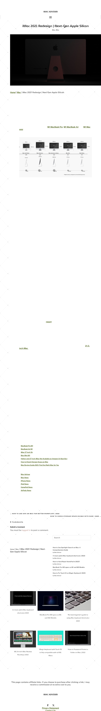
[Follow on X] (53, 705)
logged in (26, 530)
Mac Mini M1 (25, 455)
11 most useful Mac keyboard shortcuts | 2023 (69, 556)
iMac (57, 30)
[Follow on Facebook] (48, 705)
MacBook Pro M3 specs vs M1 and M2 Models (69, 567)
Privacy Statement (50, 708)
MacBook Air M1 (27, 449)
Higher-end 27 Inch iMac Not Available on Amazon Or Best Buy (44, 459)
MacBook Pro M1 (27, 446)
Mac (53, 30)
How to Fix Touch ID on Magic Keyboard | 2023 (69, 573)
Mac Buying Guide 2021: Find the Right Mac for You (40, 465)
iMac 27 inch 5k (27, 452)
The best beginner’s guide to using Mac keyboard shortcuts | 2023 (78, 618)
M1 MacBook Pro (55, 127)
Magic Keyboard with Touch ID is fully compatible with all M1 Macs (50, 652)
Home (13, 92)
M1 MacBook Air (71, 127)
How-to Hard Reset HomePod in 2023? (66, 561)
